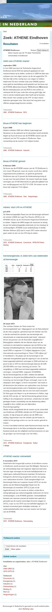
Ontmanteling (28, 521)
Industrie (26, 150)
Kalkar (35, 443)
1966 (5, 150)
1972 (5, 443)
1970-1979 (7, 571)
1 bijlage (6, 445)
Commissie (27, 242)
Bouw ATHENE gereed (14, 161)
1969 (5, 196)
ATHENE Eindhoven (15, 112)
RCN (25, 112)
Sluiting (5, 245)
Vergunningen (32, 196)
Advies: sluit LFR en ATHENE (17, 207)
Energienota (27, 443)
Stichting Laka (28, 609)
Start (5, 31)
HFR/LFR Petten (38, 242)
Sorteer (33, 50)
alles (28, 562)
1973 (5, 521)
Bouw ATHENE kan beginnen (17, 123)
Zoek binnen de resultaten (16, 546)
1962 (5, 112)
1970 (5, 242)
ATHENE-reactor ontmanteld (17, 456)
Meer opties (15, 549)
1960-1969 (7, 569)
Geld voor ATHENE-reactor (16, 61)
